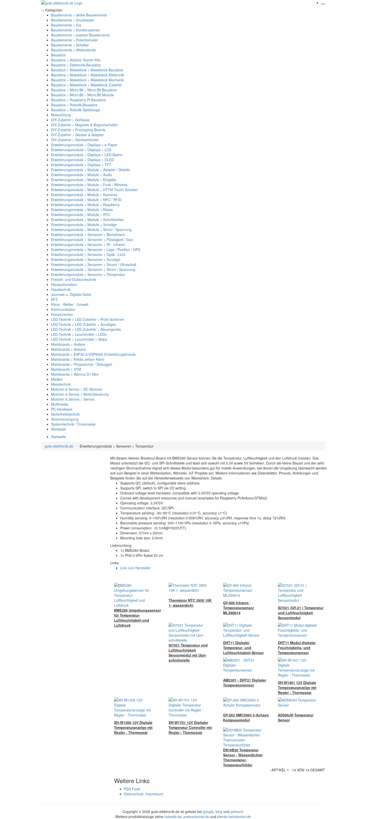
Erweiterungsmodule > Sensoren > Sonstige (85, 259)
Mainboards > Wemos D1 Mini (75, 374)
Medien (57, 379)
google (208, 811)
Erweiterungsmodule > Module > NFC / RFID (86, 199)
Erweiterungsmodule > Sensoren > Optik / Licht (88, 254)
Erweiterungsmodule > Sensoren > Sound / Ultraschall (93, 264)
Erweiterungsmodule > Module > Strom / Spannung (91, 229)
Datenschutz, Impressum (143, 793)
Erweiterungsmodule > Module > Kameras (84, 194)
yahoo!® (237, 811)
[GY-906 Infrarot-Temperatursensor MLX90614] (243, 589)
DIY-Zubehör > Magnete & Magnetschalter (84, 124)
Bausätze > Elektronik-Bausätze (76, 64)
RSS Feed (132, 788)
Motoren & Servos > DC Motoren (77, 389)
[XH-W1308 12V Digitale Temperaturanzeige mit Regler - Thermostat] (134, 706)
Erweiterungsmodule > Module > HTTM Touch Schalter (94, 189)
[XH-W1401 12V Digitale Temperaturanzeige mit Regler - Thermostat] (298, 667)
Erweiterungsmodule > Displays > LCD (81, 149)
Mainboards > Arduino (68, 349)
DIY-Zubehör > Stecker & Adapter (77, 134)
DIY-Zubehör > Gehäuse (70, 119)
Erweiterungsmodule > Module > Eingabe (83, 179)
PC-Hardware (61, 409)
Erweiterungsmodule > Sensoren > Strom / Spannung (93, 269)
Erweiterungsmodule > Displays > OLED (82, 159)
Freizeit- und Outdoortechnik (73, 279)
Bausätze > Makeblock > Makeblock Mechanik (87, 79)
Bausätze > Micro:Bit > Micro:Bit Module (82, 94)
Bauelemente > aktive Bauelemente (79, 14)
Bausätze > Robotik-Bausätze (74, 104)
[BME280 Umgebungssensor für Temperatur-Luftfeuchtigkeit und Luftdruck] (134, 594)
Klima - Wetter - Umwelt (69, 304)
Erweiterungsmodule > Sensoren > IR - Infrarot (88, 244)
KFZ (54, 299)
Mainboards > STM (66, 369)
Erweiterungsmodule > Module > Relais (82, 209)
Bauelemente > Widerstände (73, 49)
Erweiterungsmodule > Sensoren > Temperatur (88, 274)
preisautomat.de (196, 816)
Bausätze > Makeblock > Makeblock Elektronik (87, 74)
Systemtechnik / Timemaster (73, 424)
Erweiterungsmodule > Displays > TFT (81, 164)
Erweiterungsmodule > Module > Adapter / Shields (90, 169)
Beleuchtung (61, 114)
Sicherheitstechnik (65, 414)
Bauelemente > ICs (66, 24)
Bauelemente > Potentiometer (74, 39)
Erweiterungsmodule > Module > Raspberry (85, 204)
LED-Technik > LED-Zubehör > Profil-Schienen (87, 319)
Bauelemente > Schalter (70, 44)
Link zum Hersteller (135, 567)
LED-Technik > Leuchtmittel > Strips (79, 339)
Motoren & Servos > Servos (72, 399)
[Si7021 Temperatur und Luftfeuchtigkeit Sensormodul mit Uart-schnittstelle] (188, 632)
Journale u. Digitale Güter (71, 294)
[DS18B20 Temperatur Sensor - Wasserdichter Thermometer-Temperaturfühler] (243, 736)
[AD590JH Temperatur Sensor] (298, 702)
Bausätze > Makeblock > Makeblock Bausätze (87, 69)
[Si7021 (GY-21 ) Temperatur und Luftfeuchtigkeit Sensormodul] (298, 592)
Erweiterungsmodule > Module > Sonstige (84, 224)
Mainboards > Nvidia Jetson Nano (77, 359)
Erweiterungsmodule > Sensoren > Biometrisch (88, 234)
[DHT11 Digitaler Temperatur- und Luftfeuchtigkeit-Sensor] (243, 629)
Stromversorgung (64, 419)
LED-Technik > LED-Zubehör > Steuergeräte (86, 329)
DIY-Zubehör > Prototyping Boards (78, 129)
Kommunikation (63, 309)
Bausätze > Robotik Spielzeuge (75, 109)
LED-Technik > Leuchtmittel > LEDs (79, 334)
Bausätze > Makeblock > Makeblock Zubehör (86, 84)
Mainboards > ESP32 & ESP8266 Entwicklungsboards (93, 354)
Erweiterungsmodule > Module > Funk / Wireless (89, 184)
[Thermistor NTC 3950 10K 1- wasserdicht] (188, 587)
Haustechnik (60, 289)
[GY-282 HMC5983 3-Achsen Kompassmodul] (243, 702)
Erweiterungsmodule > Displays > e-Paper (84, 144)
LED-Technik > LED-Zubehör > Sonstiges (83, 324)
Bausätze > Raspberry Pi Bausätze (78, 99)
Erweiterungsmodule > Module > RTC (80, 214)
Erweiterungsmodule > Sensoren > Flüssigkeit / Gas (92, 239)
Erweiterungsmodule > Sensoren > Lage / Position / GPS (95, 249)
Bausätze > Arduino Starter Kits (75, 59)
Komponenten (62, 314)
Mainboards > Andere (68, 344)
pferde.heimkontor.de (234, 816)
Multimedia (59, 404)
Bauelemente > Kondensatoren (75, 29)
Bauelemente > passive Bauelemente (80, 34)
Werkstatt (58, 429)
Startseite (58, 436)
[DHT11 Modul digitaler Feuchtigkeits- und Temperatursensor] (298, 629)
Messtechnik (61, 384)
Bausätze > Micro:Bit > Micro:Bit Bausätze (84, 89)
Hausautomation (64, 284)
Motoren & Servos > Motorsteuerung (80, 394)
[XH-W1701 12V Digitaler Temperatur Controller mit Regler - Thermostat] (188, 706)
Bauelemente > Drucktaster (72, 19)
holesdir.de (173, 816)
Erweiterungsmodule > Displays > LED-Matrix (86, 154)
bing (219, 811)
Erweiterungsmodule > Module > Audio (81, 174)
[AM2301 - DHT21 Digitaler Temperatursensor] (243, 664)
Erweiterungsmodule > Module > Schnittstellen (87, 219)
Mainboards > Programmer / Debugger (81, 364)
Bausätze (58, 54)
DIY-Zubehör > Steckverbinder (75, 139)
